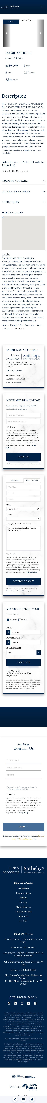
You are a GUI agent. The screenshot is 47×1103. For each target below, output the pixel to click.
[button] (7, 33)
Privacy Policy (32, 572)
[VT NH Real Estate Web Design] (23, 1087)
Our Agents (17, 382)
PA (21, 325)
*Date (8, 505)
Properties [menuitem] (23, 888)
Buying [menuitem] (23, 902)
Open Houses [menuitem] (23, 907)
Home (5, 325)
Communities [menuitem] (23, 893)
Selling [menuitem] (23, 898)
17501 (6, 328)
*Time (9, 514)
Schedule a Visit (32, 480)
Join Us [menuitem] (23, 921)
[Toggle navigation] (42, 7)
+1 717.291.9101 (28, 947)
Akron (39, 325)
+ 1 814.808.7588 (27, 970)
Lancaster (29, 325)
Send (22, 827)
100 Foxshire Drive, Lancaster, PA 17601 (23, 941)
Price (9, 628)
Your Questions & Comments (18, 524)
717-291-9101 (14, 370)
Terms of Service (22, 591)
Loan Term (12, 615)
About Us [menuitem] (23, 916)
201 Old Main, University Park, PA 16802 (23, 982)
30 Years (13, 620)
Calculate (23, 662)
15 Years (24, 620)
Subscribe (23, 457)
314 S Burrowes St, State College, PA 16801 (23, 963)
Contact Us (9, 382)
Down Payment (14, 638)
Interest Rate (13, 648)
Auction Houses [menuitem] (23, 912)
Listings (13, 325)
